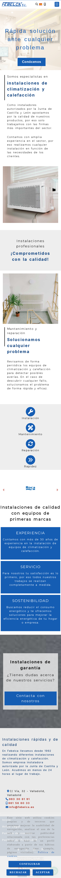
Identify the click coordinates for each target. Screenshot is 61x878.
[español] (40, 4)
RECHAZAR (18, 872)
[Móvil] (45, 4)
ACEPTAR (43, 872)
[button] (57, 4)
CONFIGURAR (29, 863)
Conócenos (31, 62)
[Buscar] (36, 4)
